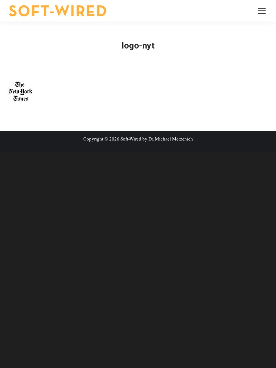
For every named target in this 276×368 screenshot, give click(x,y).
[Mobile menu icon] (261, 11)
